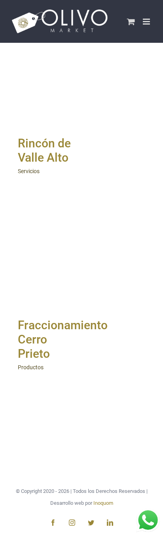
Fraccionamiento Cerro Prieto (45, 270)
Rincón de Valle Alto (45, 88)
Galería (46, 110)
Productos (31, 367)
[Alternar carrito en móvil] (131, 21)
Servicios (29, 171)
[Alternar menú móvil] (147, 21)
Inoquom (103, 503)
